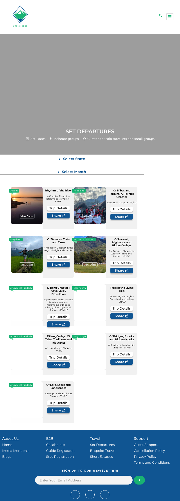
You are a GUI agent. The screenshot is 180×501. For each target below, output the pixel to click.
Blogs (6, 456)
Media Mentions (15, 451)
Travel (95, 438)
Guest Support (146, 445)
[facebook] (75, 494)
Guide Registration (61, 451)
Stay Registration (60, 456)
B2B (49, 438)
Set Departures (102, 445)
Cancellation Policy (149, 451)
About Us (10, 438)
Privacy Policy (145, 456)
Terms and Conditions (152, 462)
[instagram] (104, 494)
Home (7, 445)
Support (141, 438)
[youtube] (90, 494)
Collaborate (55, 445)
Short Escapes (101, 456)
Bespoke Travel (102, 451)
